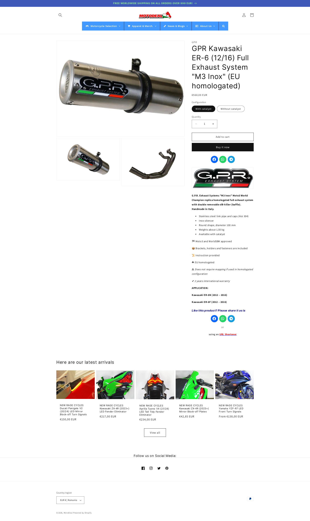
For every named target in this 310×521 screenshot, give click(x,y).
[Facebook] (214, 159)
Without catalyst (231, 108)
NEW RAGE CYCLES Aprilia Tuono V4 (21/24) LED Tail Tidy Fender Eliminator (154, 410)
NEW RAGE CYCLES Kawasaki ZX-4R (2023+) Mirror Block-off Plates (194, 408)
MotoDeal (68, 512)
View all (155, 432)
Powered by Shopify (82, 512)
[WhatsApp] (222, 159)
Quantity (196, 116)
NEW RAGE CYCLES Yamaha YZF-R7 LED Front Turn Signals (231, 408)
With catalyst (204, 108)
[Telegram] (231, 159)
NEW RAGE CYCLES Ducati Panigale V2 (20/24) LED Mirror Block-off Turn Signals (73, 410)
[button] (60, 15)
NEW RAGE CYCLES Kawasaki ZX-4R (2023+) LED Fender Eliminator (115, 408)
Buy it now (223, 147)
